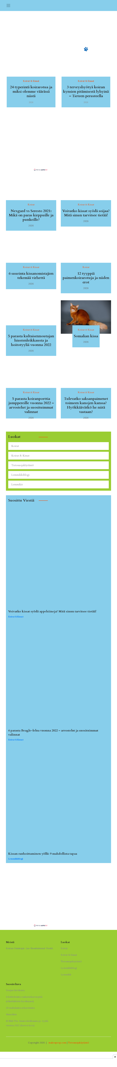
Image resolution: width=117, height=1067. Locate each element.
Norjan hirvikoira (15, 990)
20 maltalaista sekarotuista (20, 1007)
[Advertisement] (58, 147)
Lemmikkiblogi (20, 475)
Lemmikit (17, 484)
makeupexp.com (57, 1042)
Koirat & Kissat (20, 456)
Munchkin (11, 1014)
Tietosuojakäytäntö (22, 465)
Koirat (15, 446)
